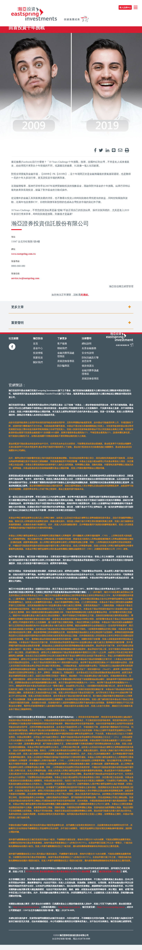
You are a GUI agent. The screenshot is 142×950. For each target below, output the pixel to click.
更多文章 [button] (17, 307)
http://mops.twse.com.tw (69, 907)
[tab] (71, 307)
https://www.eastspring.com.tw (111, 907)
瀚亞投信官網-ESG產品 (110, 871)
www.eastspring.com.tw (23, 254)
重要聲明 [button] (17, 322)
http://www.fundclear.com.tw (26, 907)
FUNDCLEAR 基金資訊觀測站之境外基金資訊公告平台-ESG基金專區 (58, 871)
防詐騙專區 (63, 365)
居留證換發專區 (65, 361)
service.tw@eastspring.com (25, 278)
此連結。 (85, 294)
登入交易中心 (125, 7)
